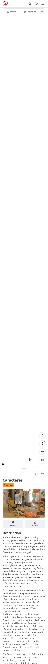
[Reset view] (42, 435)
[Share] (35, 474)
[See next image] (40, 505)
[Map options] (42, 443)
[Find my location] (42, 460)
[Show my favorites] (36, 3)
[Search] (30, 3)
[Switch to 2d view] (42, 451)
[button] (24, 11)
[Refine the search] (42, 12)
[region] (24, 238)
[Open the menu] (42, 3)
